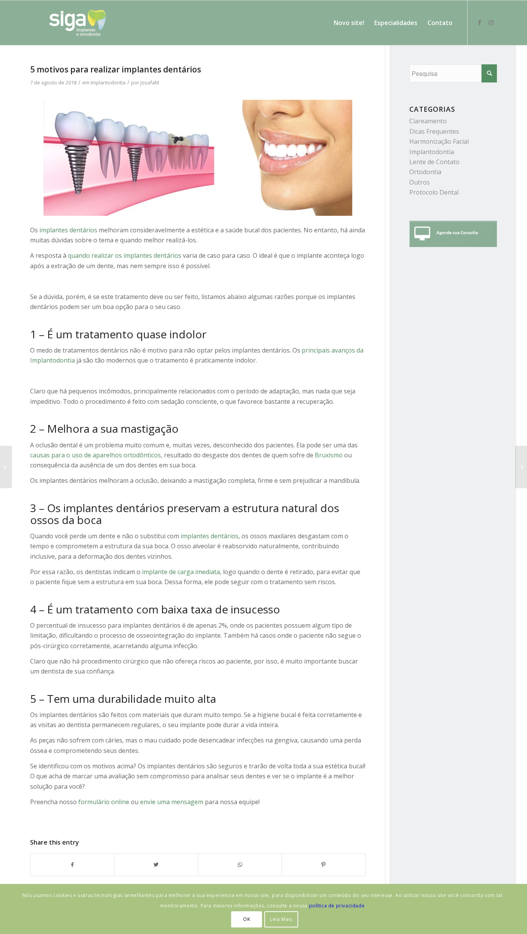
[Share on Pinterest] (323, 864)
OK (246, 919)
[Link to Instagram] (491, 22)
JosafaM (149, 82)
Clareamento (428, 121)
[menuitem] (349, 22)
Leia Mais (281, 919)
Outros (419, 182)
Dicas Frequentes (434, 131)
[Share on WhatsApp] (240, 864)
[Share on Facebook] (72, 864)
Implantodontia (108, 82)
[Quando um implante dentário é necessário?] (521, 467)
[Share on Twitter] (156, 864)
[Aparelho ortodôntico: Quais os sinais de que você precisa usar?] (6, 467)
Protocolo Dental (434, 192)
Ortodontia (425, 172)
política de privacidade (337, 905)
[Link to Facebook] (479, 22)
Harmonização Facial (439, 141)
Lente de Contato (434, 162)
